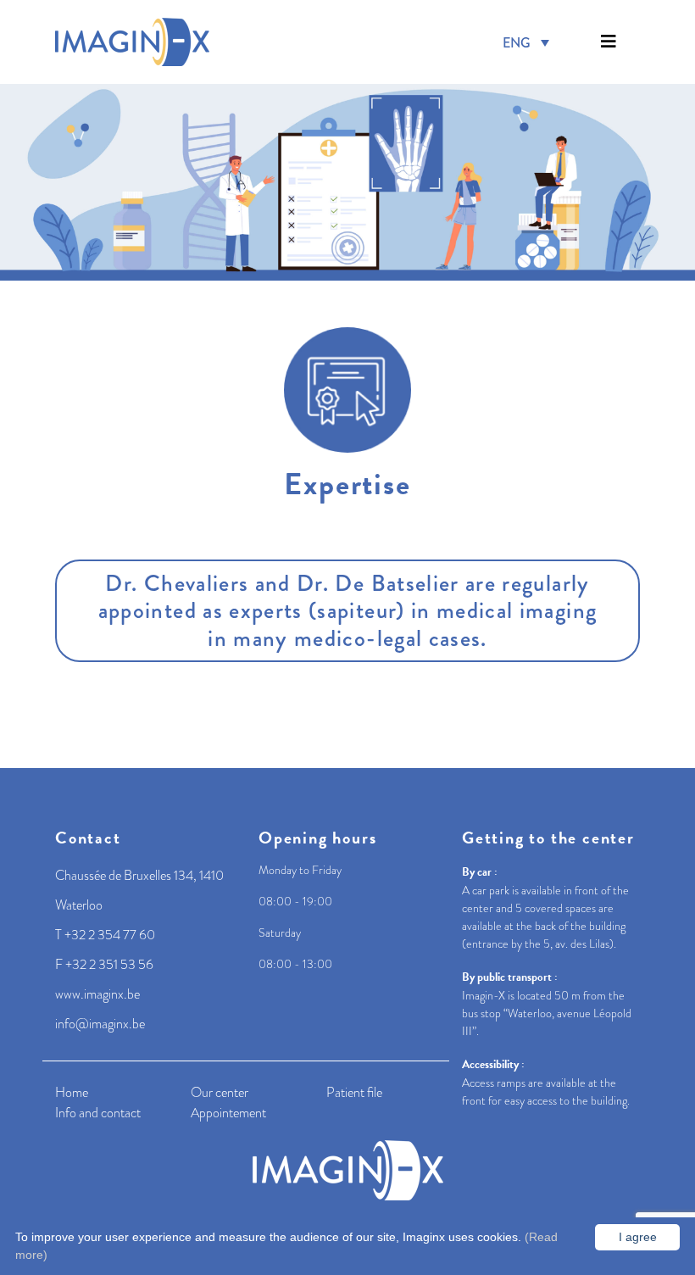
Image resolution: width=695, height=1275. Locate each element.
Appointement (228, 1113)
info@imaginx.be (100, 1024)
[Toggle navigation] (608, 42)
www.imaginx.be (97, 994)
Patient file (354, 1092)
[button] (608, 42)
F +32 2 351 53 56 (104, 964)
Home (71, 1092)
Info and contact (98, 1113)
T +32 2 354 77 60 (105, 935)
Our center (219, 1092)
